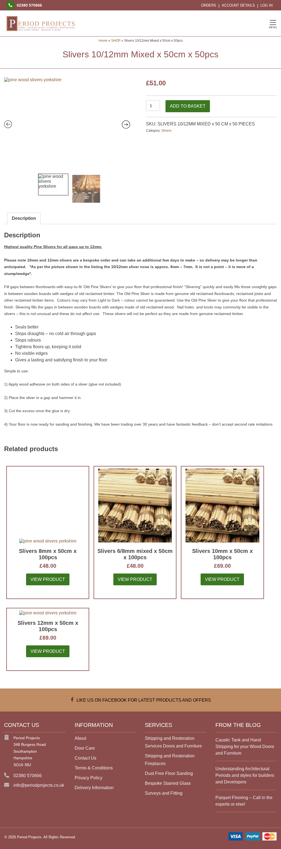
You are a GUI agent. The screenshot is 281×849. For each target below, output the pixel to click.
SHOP (115, 41)
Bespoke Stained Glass (168, 783)
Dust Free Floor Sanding (169, 773)
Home (103, 41)
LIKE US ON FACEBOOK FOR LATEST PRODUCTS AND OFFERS (142, 700)
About (80, 738)
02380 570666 (27, 775)
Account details (238, 5)
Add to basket (188, 106)
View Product (47, 579)
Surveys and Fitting (163, 793)
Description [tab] (24, 218)
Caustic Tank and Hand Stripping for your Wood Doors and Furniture (244, 746)
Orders (208, 5)
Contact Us (85, 758)
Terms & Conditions (94, 768)
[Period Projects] (40, 31)
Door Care (85, 748)
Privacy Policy (88, 777)
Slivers (166, 131)
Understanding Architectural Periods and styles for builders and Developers (244, 775)
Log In (266, 5)
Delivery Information (94, 787)
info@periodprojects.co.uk (38, 785)
